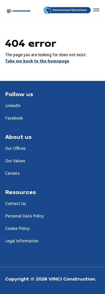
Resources (20, 192)
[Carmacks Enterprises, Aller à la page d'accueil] (18, 10)
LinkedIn (13, 106)
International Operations (70, 10)
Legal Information (21, 241)
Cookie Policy (17, 228)
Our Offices (15, 148)
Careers (12, 173)
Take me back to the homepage (37, 61)
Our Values (15, 161)
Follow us (19, 94)
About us (18, 136)
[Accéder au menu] (95, 10)
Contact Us (15, 203)
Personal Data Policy (24, 216)
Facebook (14, 118)
